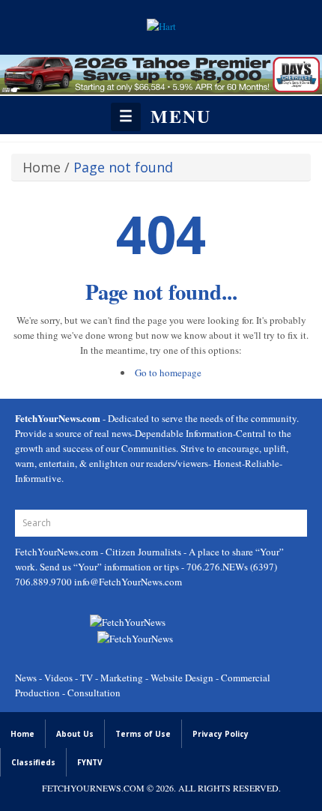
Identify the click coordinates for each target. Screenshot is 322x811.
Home (41, 167)
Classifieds (33, 762)
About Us (75, 734)
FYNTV (90, 762)
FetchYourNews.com (57, 551)
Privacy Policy (220, 734)
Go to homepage (168, 372)
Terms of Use (143, 734)
